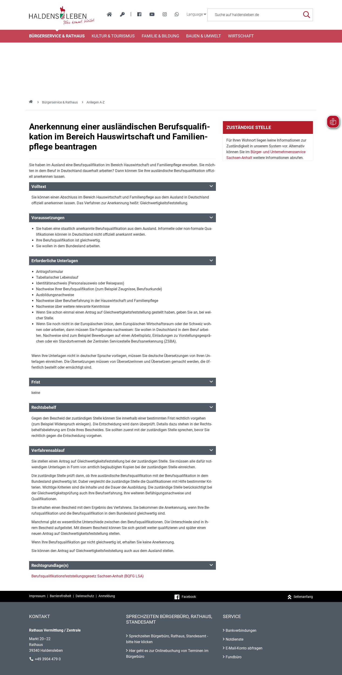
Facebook (189, 597)
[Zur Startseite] (62, 15)
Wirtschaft (241, 36)
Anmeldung (106, 596)
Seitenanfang (303, 597)
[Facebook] (139, 14)
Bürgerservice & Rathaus (57, 36)
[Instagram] (164, 14)
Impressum (37, 596)
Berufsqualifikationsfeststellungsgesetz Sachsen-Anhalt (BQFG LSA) (87, 576)
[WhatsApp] (176, 14)
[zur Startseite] (109, 14)
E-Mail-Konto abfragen (244, 648)
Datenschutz (85, 596)
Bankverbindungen (241, 630)
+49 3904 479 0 (48, 659)
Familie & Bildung (160, 36)
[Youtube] (152, 14)
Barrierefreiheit (60, 596)
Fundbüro (233, 657)
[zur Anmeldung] (122, 14)
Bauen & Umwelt (203, 36)
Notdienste (234, 639)
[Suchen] (306, 14)
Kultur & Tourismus (113, 36)
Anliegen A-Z (95, 102)
